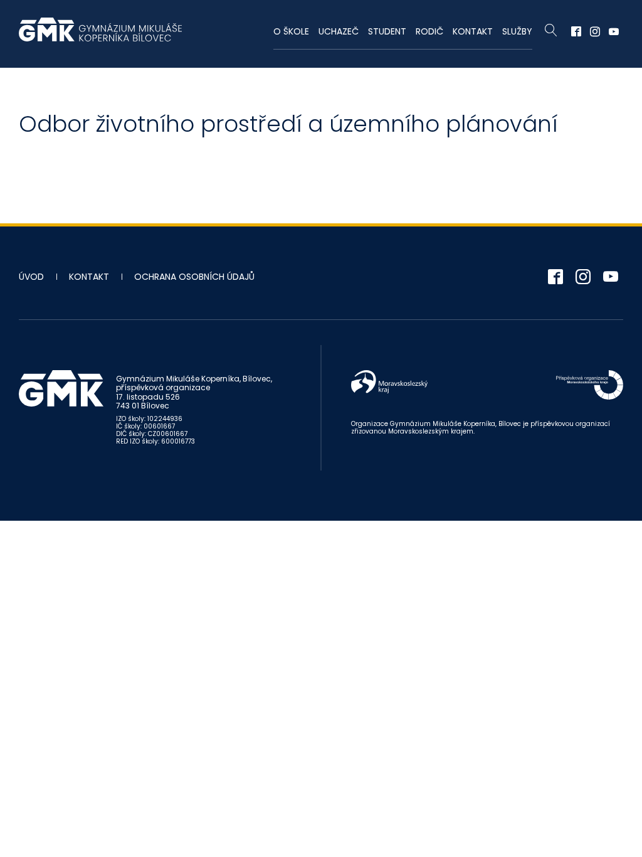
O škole (291, 31)
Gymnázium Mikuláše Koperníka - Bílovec (100, 36)
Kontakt (473, 31)
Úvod (31, 276)
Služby (517, 31)
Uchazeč (338, 31)
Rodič (429, 31)
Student (387, 31)
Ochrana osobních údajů (194, 276)
